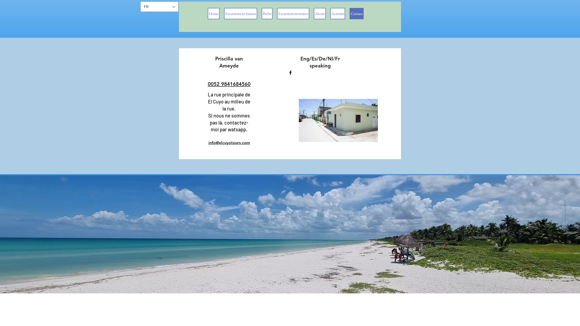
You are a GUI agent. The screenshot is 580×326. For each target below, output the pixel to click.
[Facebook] (290, 72)
